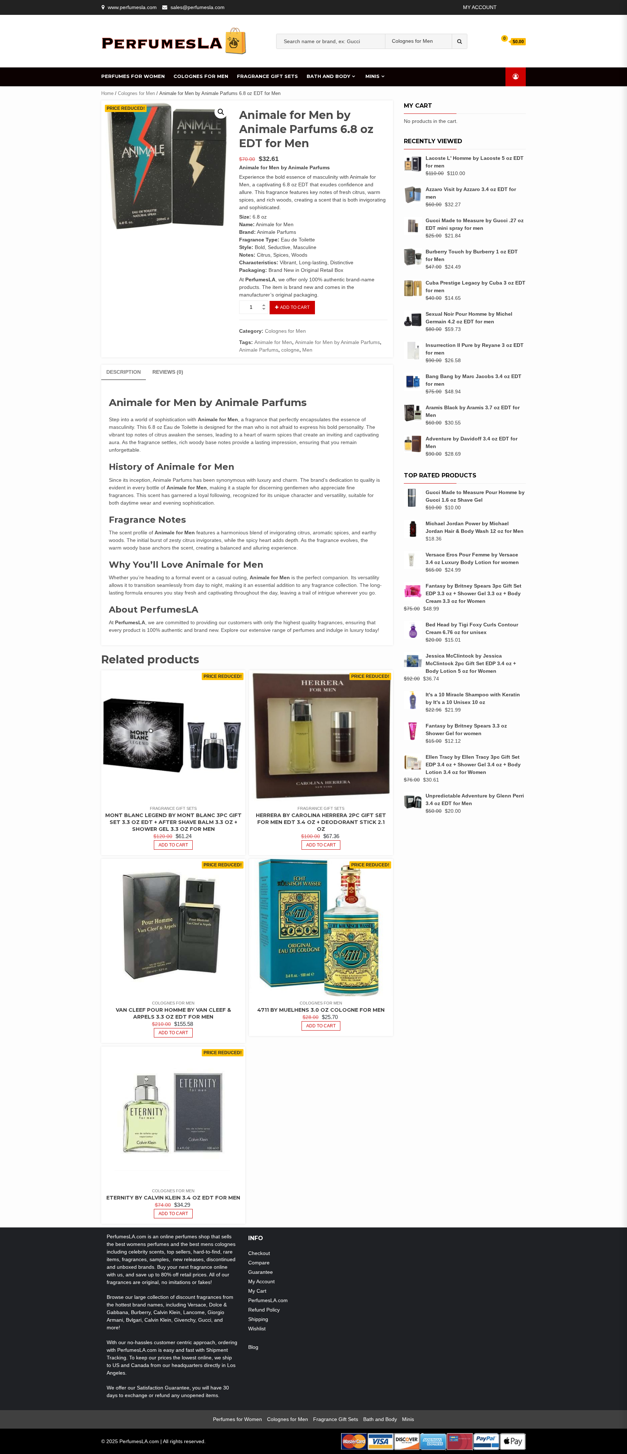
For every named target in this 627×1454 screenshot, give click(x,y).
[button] (221, 112)
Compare (259, 1262)
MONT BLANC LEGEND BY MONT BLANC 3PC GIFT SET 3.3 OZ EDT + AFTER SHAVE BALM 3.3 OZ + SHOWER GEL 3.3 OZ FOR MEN (173, 822)
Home (107, 93)
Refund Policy (264, 1310)
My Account (480, 7)
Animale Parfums (258, 350)
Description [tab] (123, 372)
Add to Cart (295, 307)
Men (416, 64)
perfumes (340, 64)
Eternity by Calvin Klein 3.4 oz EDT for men (173, 1197)
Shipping (258, 1319)
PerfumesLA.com (268, 1300)
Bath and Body (328, 76)
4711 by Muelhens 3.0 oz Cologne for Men (321, 1010)
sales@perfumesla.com (198, 7)
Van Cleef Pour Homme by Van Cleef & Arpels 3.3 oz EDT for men (173, 1013)
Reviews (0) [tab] (167, 372)
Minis (372, 76)
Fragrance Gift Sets (267, 76)
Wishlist (257, 1328)
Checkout (259, 1253)
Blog (253, 1347)
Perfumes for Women (133, 76)
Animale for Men (273, 342)
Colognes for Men (200, 76)
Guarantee (260, 1272)
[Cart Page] (500, 41)
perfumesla (309, 64)
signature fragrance (381, 64)
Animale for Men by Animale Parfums (337, 342)
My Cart (257, 1291)
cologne (437, 64)
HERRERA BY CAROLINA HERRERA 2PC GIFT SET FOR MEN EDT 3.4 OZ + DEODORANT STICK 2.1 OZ (321, 822)
